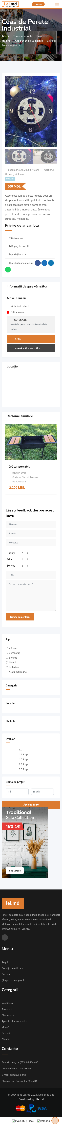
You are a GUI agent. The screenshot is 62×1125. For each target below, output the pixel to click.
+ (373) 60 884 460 (28, 1062)
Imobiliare (7, 1003)
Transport (7, 1009)
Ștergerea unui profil (13, 980)
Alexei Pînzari (16, 298)
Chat (17, 338)
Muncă (12, 662)
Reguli (5, 962)
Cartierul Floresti (20, 477)
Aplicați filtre (31, 804)
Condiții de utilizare (12, 968)
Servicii (6, 1033)
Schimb (13, 657)
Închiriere (14, 667)
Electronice (8, 1015)
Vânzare (13, 648)
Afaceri (6, 1039)
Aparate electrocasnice (14, 1021)
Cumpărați (14, 652)
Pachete (6, 974)
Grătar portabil (19, 467)
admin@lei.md (18, 1074)
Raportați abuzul (17, 254)
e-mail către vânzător (27, 348)
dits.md (39, 1099)
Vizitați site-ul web (20, 306)
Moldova (19, 174)
